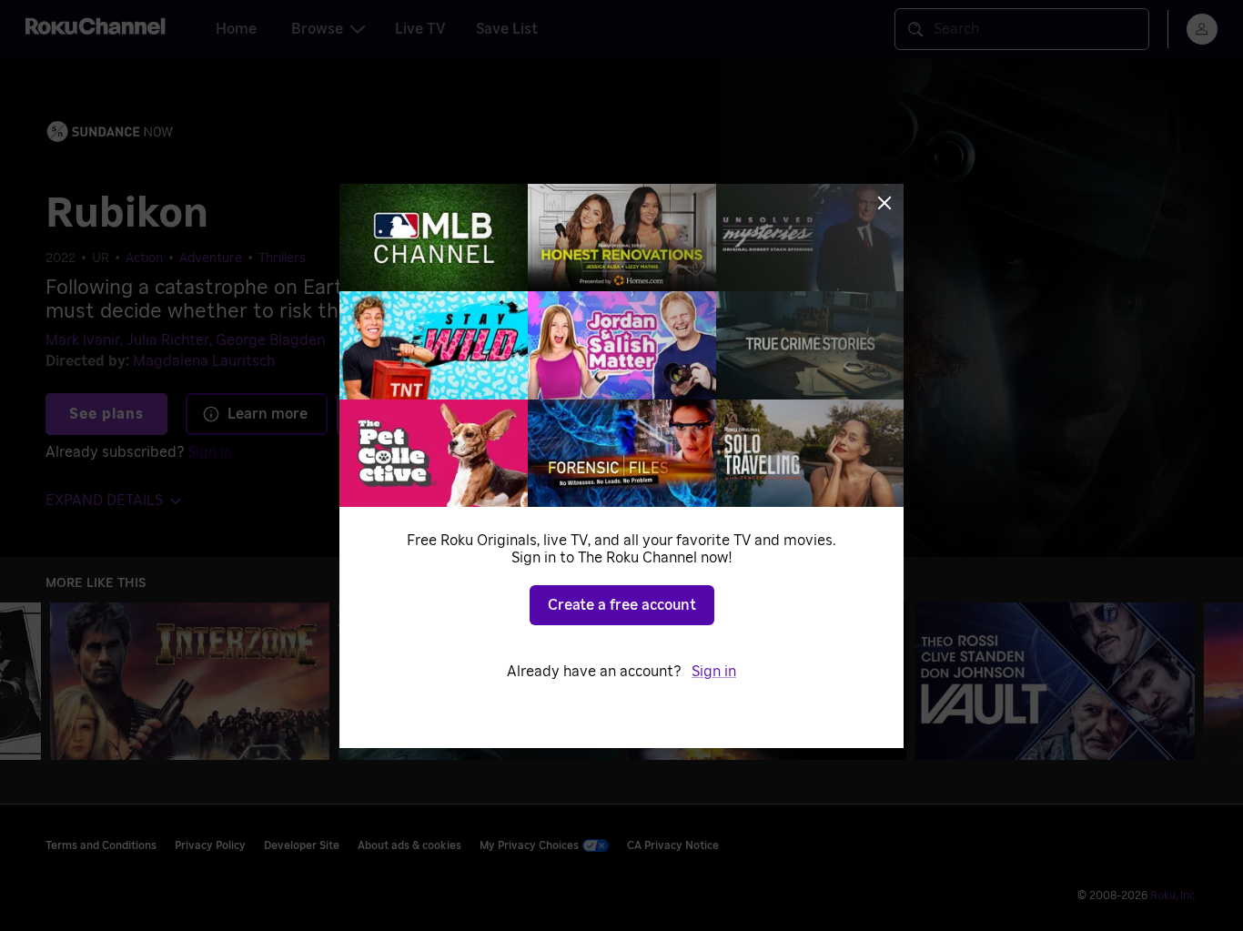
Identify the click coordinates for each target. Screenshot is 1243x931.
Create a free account (622, 605)
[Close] (884, 203)
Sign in (714, 671)
